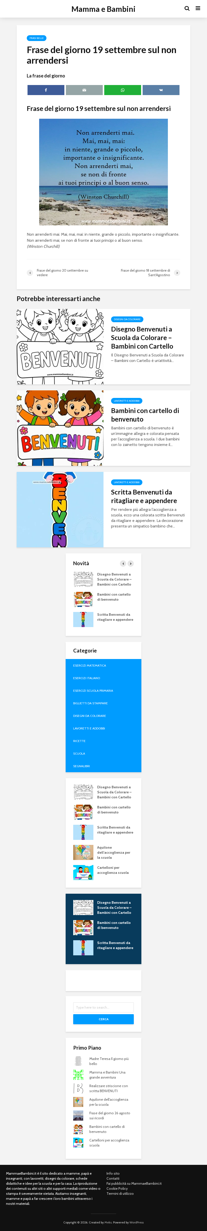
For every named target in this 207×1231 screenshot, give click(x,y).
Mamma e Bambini (103, 8)
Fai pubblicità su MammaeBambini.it (134, 1183)
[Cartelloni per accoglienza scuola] (83, 872)
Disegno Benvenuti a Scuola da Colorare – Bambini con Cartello (142, 337)
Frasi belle (37, 38)
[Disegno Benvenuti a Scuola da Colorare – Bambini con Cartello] (60, 346)
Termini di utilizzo (120, 1193)
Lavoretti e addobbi (127, 400)
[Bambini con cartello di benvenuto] (60, 427)
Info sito (113, 1173)
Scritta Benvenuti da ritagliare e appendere (144, 496)
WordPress (137, 1222)
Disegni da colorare (127, 319)
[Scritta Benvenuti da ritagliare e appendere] (60, 509)
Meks (108, 1222)
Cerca (104, 1019)
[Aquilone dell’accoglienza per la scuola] (83, 852)
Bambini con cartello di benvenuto (145, 414)
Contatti (113, 1178)
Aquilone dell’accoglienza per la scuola (113, 852)
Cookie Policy (117, 1188)
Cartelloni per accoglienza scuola (113, 870)
